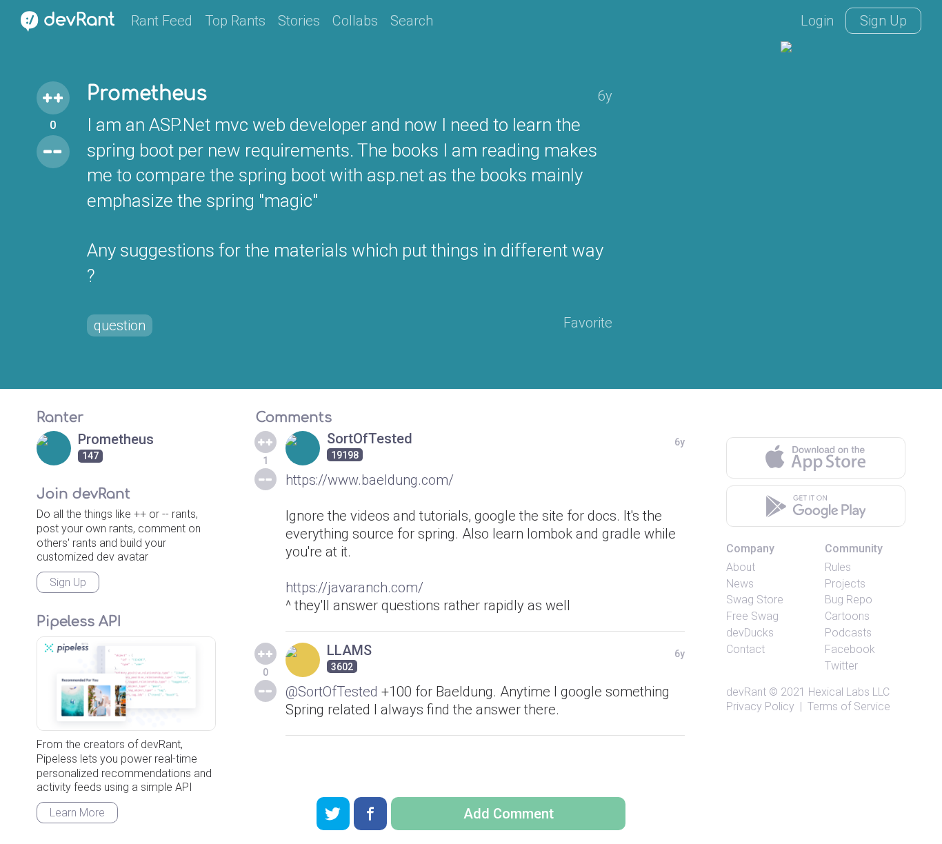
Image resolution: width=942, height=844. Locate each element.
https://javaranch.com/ (354, 587)
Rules (838, 567)
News (740, 583)
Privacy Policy (760, 706)
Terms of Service (849, 706)
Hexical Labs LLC (849, 692)
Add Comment (508, 813)
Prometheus (147, 94)
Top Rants (235, 20)
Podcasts (848, 632)
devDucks (750, 632)
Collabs (355, 20)
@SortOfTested (331, 691)
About (740, 567)
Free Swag (752, 616)
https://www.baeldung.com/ (369, 480)
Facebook (850, 649)
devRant (746, 692)
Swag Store (754, 599)
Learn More (77, 812)
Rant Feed (161, 20)
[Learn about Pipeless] (126, 683)
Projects (845, 583)
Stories (299, 20)
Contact (745, 649)
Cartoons (847, 616)
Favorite (587, 322)
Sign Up (883, 20)
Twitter (841, 665)
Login (817, 20)
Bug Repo (848, 599)
